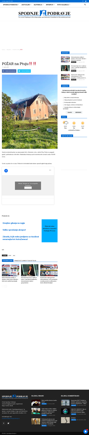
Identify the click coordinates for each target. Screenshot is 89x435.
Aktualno (25, 5)
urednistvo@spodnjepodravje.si (11, 418)
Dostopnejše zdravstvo (70, 102)
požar (10, 255)
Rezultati (78, 112)
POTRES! (73, 418)
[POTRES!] (65, 420)
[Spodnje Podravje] (44, 14)
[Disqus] (30, 315)
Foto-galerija (63, 5)
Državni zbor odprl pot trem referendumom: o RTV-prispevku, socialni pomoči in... (78, 76)
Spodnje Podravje (10, 5)
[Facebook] (83, 1)
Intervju (49, 5)
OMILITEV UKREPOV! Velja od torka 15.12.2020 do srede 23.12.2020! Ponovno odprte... (78, 410)
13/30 (65, 127)
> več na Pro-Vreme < (74, 130)
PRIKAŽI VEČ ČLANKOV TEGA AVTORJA (25, 260)
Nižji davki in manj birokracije (71, 97)
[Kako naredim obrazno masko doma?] (35, 403)
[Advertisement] (44, 34)
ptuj (14, 255)
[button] (85, 5)
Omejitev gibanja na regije (14, 223)
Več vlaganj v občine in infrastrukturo (73, 104)
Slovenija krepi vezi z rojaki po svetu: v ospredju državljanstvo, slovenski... (79, 67)
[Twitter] (85, 1)
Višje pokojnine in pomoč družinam (73, 100)
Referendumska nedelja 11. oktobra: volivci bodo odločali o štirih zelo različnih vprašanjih (10, 279)
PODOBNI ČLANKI (7, 260)
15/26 (74, 127)
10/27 (82, 127)
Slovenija (38, 5)
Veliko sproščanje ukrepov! (14, 230)
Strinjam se (28, 187)
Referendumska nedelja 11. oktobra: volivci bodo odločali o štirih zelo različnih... (78, 58)
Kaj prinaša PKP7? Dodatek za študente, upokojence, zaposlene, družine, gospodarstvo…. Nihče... (79, 402)
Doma (3, 49)
